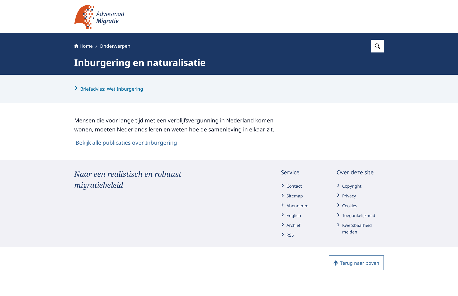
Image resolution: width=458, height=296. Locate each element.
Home (86, 46)
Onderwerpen (115, 46)
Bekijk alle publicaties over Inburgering (126, 142)
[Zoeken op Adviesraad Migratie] (377, 46)
